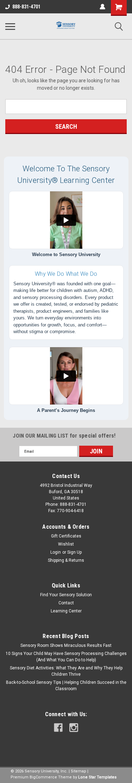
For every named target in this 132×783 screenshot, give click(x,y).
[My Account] (102, 6)
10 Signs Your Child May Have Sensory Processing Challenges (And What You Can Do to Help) (66, 656)
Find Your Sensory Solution (66, 594)
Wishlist (66, 544)
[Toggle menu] (10, 26)
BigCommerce (43, 777)
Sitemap (78, 771)
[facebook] (58, 727)
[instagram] (73, 727)
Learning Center (66, 611)
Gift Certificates (66, 536)
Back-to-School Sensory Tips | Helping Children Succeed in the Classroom (66, 685)
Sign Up (74, 552)
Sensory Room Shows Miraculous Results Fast (66, 645)
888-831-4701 (26, 6)
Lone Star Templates (97, 777)
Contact (66, 602)
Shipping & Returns (66, 560)
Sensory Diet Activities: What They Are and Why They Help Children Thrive (66, 671)
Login (55, 552)
